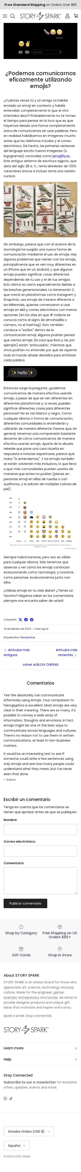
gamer (58, 992)
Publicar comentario (25, 903)
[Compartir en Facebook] (26, 619)
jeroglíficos (61, 156)
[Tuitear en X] (20, 619)
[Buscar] (15, 16)
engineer (45, 992)
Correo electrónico (19, 841)
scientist (10, 997)
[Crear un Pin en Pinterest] (31, 619)
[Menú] (5, 16)
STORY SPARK (22, 1156)
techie (52, 997)
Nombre (10, 820)
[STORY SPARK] (40, 16)
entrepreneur (28, 997)
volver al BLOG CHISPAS (40, 664)
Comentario (14, 863)
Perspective (27, 637)
